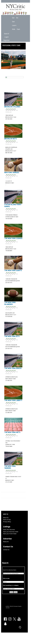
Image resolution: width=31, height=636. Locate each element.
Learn (14, 25)
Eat (13, 18)
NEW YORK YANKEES (11, 172)
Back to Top (20, 627)
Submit (15, 592)
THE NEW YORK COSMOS (13, 238)
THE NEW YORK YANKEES (10, 467)
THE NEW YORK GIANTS (13, 270)
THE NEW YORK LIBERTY (13, 400)
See (13, 21)
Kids (13, 29)
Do (17, 18)
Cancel (11, 592)
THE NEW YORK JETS (12, 336)
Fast (18, 29)
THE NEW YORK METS (12, 432)
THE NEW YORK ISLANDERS (10, 303)
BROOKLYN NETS (10, 139)
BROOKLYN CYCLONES (12, 107)
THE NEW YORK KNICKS (13, 368)
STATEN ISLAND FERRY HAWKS (12, 205)
